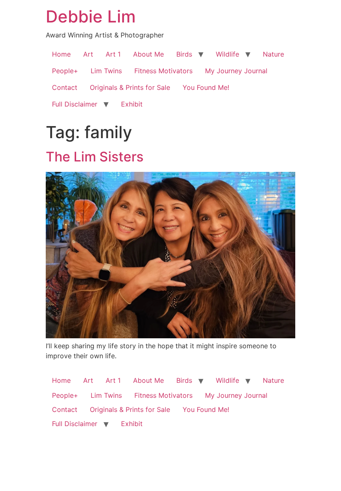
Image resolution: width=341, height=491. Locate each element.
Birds (184, 54)
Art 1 (113, 54)
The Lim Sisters (94, 157)
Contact (64, 87)
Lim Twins (106, 71)
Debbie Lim (91, 16)
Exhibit (132, 104)
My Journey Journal (236, 71)
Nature (273, 54)
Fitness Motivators (163, 71)
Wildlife (227, 54)
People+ (65, 71)
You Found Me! (206, 87)
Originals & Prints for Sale (130, 87)
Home (61, 54)
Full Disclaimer (74, 104)
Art (88, 54)
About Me (148, 54)
